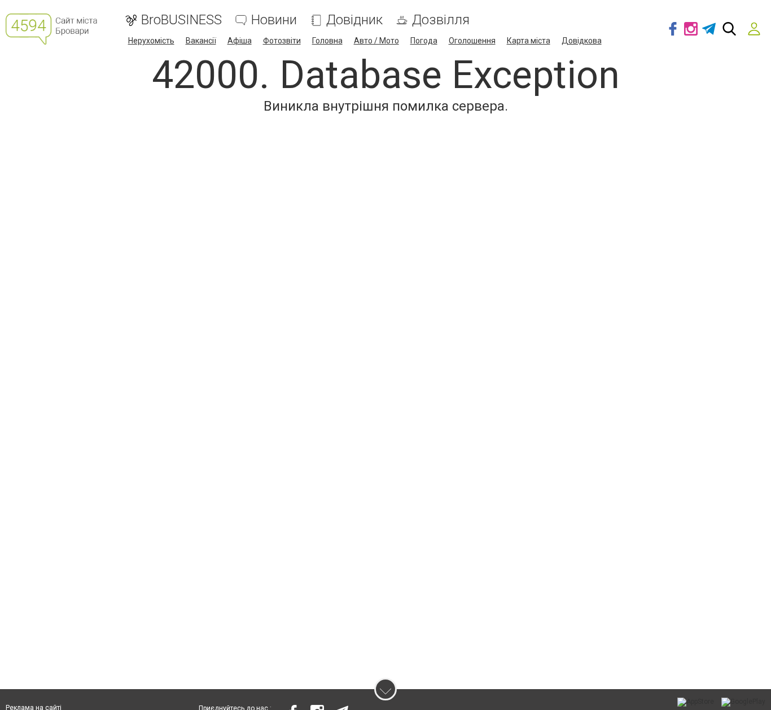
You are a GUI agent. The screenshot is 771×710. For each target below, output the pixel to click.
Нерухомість (151, 40)
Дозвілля (441, 20)
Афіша (239, 40)
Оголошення (472, 40)
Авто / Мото (376, 40)
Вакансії (201, 40)
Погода (423, 40)
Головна (327, 40)
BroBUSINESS (181, 20)
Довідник (354, 20)
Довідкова (582, 40)
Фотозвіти (282, 40)
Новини (274, 20)
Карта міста (528, 40)
